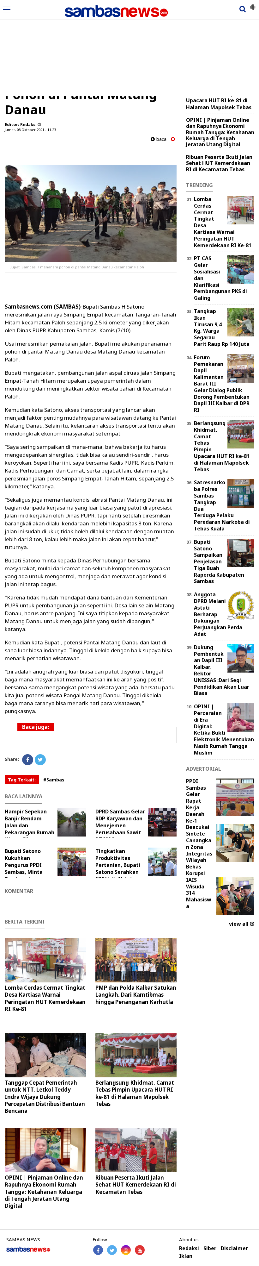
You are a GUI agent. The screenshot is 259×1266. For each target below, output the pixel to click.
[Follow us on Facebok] (98, 1250)
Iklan (185, 1256)
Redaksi (189, 1248)
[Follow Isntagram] (125, 1250)
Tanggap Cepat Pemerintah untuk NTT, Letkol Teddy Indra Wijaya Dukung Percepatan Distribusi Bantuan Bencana (45, 1096)
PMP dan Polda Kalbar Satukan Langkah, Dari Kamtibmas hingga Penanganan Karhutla (135, 994)
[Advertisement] (129, 48)
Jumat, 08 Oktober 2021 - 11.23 (30, 129)
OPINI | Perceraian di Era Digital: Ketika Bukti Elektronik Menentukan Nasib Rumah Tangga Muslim (224, 729)
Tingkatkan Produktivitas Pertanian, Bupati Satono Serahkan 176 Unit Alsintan (117, 865)
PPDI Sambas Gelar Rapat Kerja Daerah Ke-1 (196, 801)
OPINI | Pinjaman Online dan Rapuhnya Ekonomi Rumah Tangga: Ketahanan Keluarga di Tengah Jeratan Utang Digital (44, 1191)
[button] (253, 4)
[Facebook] (27, 759)
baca (160, 139)
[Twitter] (40, 759)
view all (239, 923)
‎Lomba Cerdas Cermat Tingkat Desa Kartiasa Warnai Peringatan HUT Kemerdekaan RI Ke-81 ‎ (45, 998)
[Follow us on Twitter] (111, 1250)
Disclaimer (234, 1248)
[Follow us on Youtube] (139, 1250)
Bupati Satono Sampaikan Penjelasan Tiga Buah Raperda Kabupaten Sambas (219, 561)
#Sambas (53, 780)
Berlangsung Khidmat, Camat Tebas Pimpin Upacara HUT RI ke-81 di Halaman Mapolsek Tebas (134, 1093)
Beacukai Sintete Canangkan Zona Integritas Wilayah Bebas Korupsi (199, 850)
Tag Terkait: (22, 780)
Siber (209, 1248)
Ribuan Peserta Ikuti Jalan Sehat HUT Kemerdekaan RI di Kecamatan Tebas (135, 1184)
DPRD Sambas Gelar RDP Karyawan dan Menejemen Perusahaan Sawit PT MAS (120, 825)
